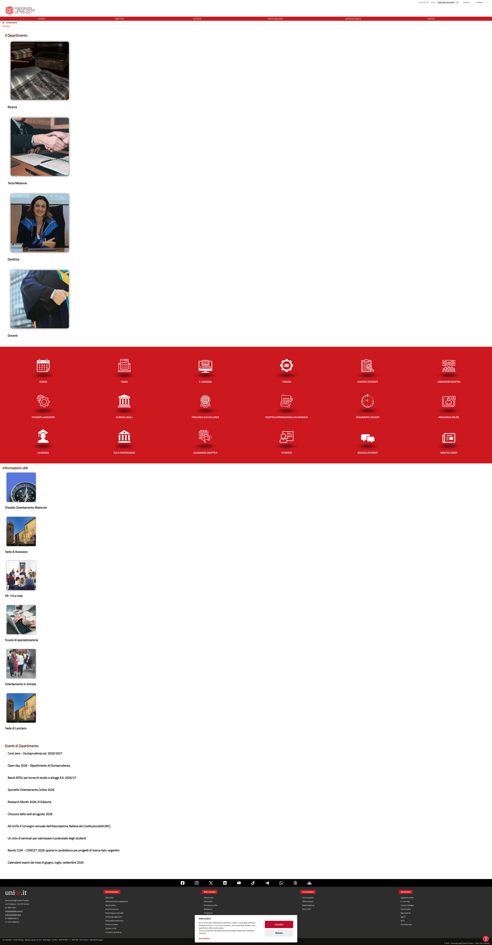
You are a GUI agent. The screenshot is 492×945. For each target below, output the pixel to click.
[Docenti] (40, 299)
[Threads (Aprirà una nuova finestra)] (295, 883)
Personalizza (204, 938)
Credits (54, 940)
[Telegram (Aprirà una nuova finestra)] (267, 883)
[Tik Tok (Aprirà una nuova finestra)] (253, 883)
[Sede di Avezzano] (21, 531)
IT (487, 2)
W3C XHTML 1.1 (64, 940)
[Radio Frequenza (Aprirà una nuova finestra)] (309, 883)
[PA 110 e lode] (21, 575)
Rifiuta (279, 933)
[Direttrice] (40, 223)
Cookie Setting (18, 940)
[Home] (4, 22)
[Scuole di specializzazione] (21, 619)
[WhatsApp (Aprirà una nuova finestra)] (281, 883)
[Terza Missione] (40, 146)
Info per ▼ (423, 2)
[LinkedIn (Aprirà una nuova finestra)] (225, 883)
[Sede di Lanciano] (21, 707)
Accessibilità (7, 940)
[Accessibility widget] (486, 939)
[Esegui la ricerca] (457, 2)
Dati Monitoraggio (96, 940)
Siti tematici (84, 940)
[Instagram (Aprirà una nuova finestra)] (197, 883)
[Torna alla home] (20, 10)
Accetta (279, 924)
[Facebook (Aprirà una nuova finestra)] (182, 883)
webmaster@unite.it (13, 914)
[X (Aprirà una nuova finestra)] (211, 883)
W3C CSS (75, 940)
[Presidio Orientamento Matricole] (21, 487)
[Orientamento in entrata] (21, 663)
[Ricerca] (40, 70)
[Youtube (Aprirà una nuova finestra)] (239, 883)
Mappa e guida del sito (33, 940)
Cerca (432, 2)
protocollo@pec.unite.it (13, 911)
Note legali (47, 940)
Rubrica (466, 2)
